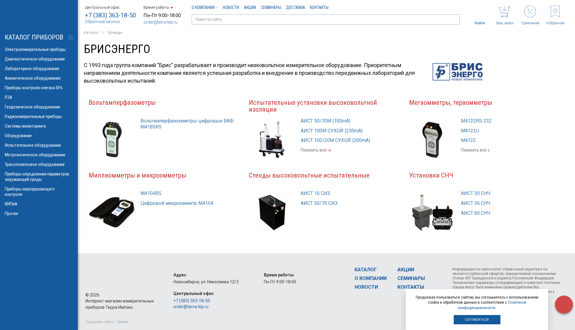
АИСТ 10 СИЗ (315, 193)
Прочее (11, 213)
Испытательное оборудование (33, 145)
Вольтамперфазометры (122, 103)
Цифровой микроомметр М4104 (176, 203)
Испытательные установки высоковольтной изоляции (313, 106)
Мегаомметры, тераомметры (450, 103)
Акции (250, 7)
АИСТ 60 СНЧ (476, 213)
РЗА (8, 97)
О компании (203, 7)
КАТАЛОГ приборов (34, 37)
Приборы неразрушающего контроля (30, 191)
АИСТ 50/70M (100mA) (325, 121)
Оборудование (18, 135)
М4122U (470, 131)
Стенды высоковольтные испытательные (309, 175)
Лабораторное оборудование (32, 68)
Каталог (366, 270)
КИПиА (11, 204)
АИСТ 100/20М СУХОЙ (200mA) (335, 140)
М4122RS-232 (476, 121)
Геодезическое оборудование (32, 107)
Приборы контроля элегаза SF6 (33, 87)
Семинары (271, 7)
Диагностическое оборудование (35, 59)
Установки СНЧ (431, 175)
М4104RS (150, 193)
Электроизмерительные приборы (35, 49)
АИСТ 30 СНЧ (476, 193)
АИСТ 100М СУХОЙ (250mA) (332, 131)
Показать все (316, 150)
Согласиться (477, 320)
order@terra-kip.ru (160, 22)
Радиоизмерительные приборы (33, 116)
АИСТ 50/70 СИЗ (319, 203)
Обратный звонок (102, 21)
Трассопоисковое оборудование (35, 164)
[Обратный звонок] (564, 305)
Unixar (123, 322)
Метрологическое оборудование (35, 155)
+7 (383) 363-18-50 (110, 15)
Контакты (319, 7)
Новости (231, 7)
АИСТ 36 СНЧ (476, 203)
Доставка (295, 7)
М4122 (468, 140)
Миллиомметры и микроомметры (137, 175)
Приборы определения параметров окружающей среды (37, 176)
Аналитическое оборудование (32, 78)
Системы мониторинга (25, 126)
